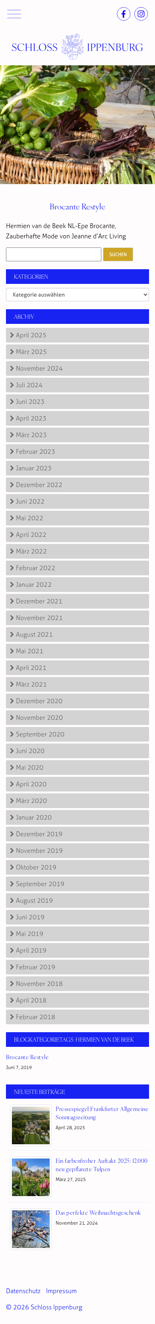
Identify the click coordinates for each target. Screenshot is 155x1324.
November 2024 (39, 368)
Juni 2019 (30, 917)
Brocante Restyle (77, 206)
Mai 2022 (29, 518)
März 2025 (31, 352)
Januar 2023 (34, 468)
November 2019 (39, 850)
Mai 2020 (29, 767)
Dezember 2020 (39, 701)
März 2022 (31, 551)
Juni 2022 (30, 501)
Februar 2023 (35, 451)
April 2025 (31, 335)
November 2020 (39, 717)
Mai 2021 (29, 651)
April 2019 (31, 950)
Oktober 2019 (36, 867)
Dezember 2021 (39, 601)
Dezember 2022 (39, 485)
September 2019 (40, 884)
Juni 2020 (30, 751)
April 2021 (31, 668)
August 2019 (34, 900)
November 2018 (39, 983)
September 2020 (40, 734)
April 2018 (31, 1000)
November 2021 (39, 618)
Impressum (61, 1291)
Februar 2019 (35, 967)
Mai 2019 (29, 934)
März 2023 (31, 435)
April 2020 (31, 784)
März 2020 (31, 801)
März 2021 (31, 684)
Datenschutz (23, 1291)
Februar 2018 (35, 1017)
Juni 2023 (30, 401)
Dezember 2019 (39, 834)
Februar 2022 (35, 568)
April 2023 (31, 418)
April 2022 (31, 534)
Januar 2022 (34, 584)
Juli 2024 (29, 385)
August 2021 (34, 634)
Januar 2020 (34, 817)
